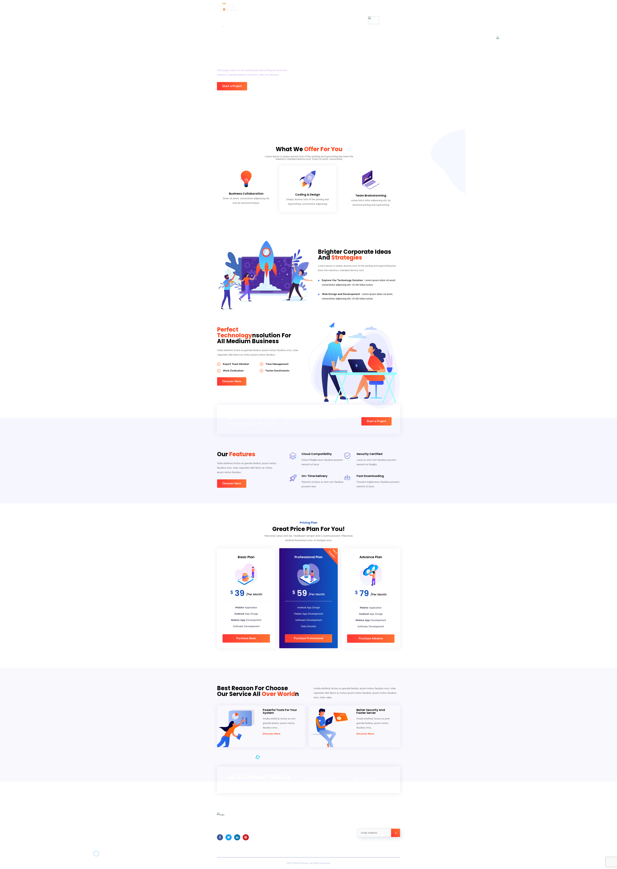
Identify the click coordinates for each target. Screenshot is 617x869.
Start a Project (232, 86)
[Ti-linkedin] (237, 837)
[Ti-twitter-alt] (228, 837)
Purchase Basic (246, 638)
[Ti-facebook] (220, 837)
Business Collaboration (246, 194)
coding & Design (307, 194)
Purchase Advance (371, 638)
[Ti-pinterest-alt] (246, 837)
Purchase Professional (308, 638)
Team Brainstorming (370, 195)
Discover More (271, 734)
